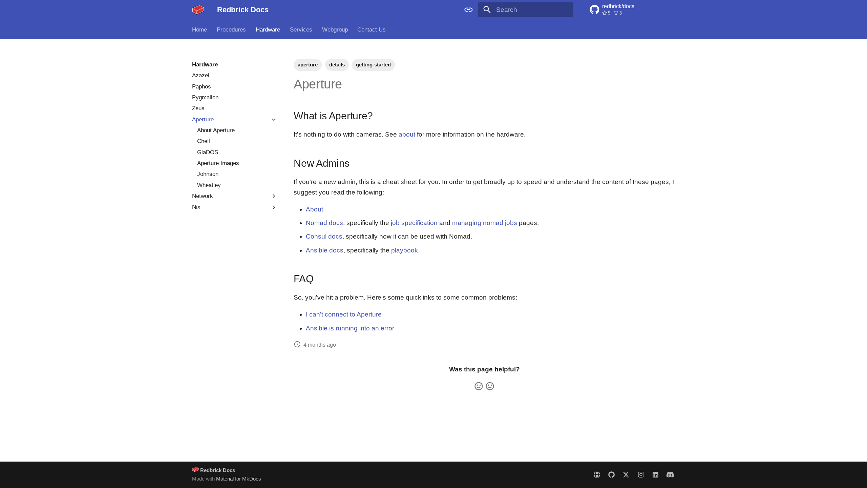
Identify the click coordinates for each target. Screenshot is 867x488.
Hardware (268, 29)
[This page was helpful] (479, 386)
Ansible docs (324, 250)
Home (199, 29)
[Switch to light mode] (468, 10)
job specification (414, 222)
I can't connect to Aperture (344, 314)
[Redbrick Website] (596, 474)
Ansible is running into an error (350, 328)
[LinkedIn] (655, 474)
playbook (404, 250)
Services (301, 29)
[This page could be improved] (490, 386)
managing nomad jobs (484, 222)
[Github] (611, 474)
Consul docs (324, 236)
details (337, 64)
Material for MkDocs (238, 479)
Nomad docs (324, 222)
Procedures (231, 29)
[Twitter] (626, 474)
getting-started (373, 64)
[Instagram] (640, 474)
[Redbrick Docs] (198, 10)
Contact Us (371, 29)
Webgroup (334, 29)
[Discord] (669, 474)
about (407, 134)
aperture (308, 64)
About (314, 209)
